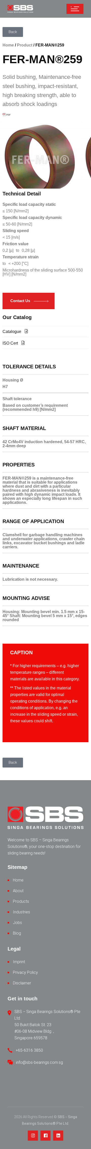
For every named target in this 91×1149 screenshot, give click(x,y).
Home (8, 45)
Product (24, 45)
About (18, 890)
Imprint (19, 961)
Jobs (17, 922)
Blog (17, 933)
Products (21, 901)
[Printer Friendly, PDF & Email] (7, 114)
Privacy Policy (25, 972)
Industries (21, 912)
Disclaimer (22, 983)
